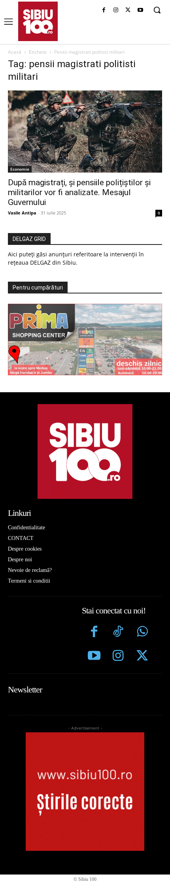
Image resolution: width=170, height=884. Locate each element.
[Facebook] (104, 10)
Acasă (14, 52)
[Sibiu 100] (38, 21)
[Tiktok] (118, 633)
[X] (128, 10)
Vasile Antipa (22, 213)
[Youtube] (140, 10)
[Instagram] (116, 10)
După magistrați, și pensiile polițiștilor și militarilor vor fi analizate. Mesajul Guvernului (79, 192)
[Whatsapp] (142, 633)
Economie (19, 169)
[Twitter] (142, 657)
